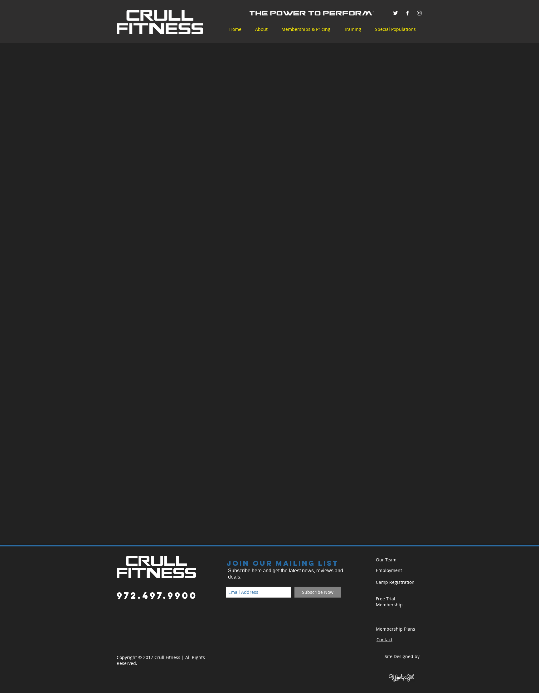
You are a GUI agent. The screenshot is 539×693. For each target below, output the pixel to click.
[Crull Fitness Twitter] (395, 13)
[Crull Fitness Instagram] (419, 13)
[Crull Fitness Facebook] (407, 13)
